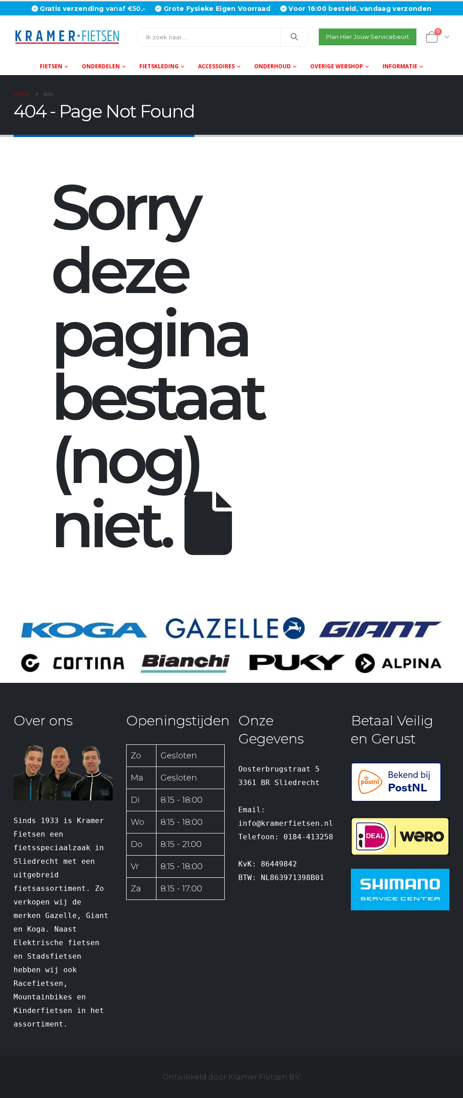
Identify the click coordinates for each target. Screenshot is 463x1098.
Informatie (400, 66)
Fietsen (51, 66)
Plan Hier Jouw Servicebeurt (367, 36)
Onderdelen (101, 66)
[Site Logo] (70, 37)
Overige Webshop (336, 66)
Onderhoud (272, 66)
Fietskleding (159, 66)
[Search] (295, 37)
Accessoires (216, 66)
